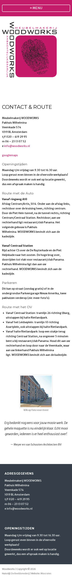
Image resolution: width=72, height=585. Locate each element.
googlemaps (10, 155)
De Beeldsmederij (20, 573)
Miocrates (45, 573)
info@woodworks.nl (17, 146)
